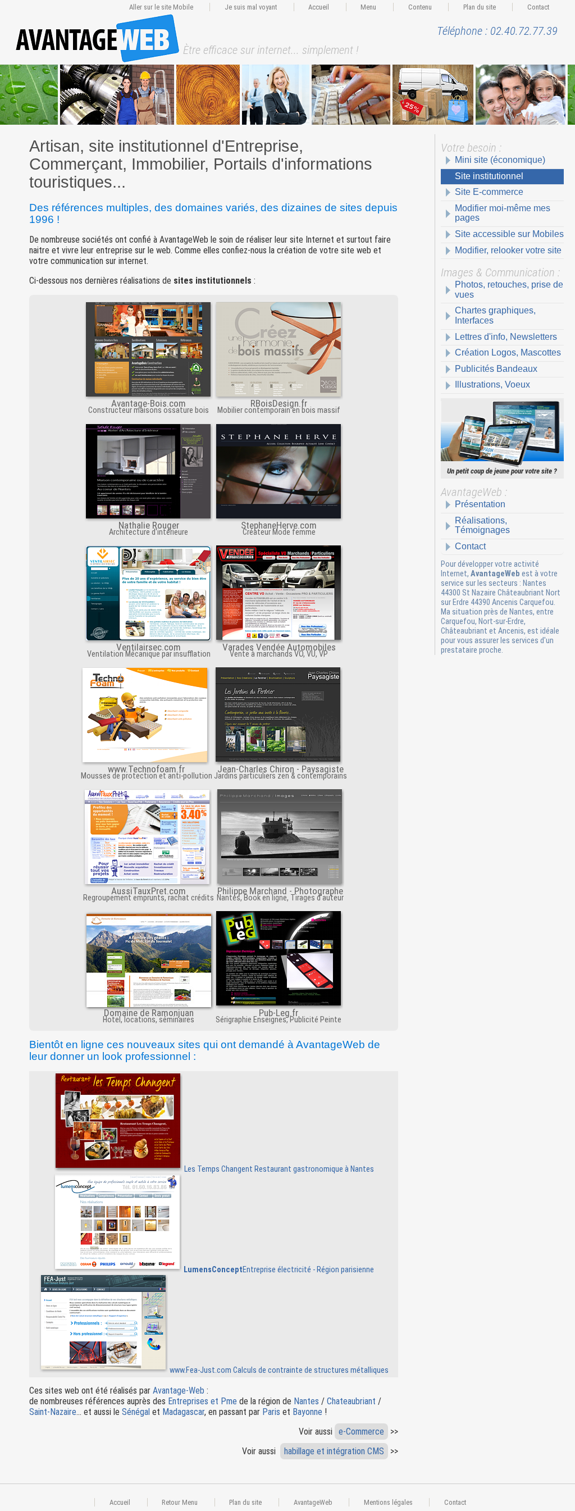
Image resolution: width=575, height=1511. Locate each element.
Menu (368, 7)
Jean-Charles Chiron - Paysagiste (280, 768)
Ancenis (505, 602)
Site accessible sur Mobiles (509, 234)
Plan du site (479, 7)
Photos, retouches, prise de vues (509, 289)
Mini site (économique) (500, 160)
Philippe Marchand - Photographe (280, 890)
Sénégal (136, 1412)
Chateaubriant (351, 1401)
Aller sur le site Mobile (161, 7)
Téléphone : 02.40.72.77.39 (497, 31)
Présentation (480, 504)
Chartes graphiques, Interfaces (495, 315)
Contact (538, 7)
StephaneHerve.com (279, 524)
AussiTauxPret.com (148, 890)
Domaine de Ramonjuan (149, 1011)
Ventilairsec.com (148, 646)
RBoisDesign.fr (278, 402)
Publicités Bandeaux (496, 369)
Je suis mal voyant (251, 7)
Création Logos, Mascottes (508, 352)
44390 (481, 602)
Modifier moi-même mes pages (502, 213)
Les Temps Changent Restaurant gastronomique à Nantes (278, 1169)
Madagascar (183, 1412)
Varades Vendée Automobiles (279, 646)
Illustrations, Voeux (492, 384)
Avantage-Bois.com (148, 402)
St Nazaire (479, 593)
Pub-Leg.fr (278, 1012)
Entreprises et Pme (202, 1401)
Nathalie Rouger (148, 524)
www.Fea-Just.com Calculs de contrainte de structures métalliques (278, 1370)
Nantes (534, 583)
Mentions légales (388, 1502)
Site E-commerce (489, 192)
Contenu (420, 7)
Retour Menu (180, 1502)
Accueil (318, 7)
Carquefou (536, 602)
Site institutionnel (489, 176)
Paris (271, 1412)
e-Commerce (361, 1431)
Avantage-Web (178, 1390)
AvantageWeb (313, 1502)
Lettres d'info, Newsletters (506, 337)
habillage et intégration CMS (334, 1451)
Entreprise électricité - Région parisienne (279, 1270)
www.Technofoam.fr (146, 768)
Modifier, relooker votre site (508, 250)
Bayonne (307, 1412)
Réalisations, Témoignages (482, 525)
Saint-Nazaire (52, 1412)
